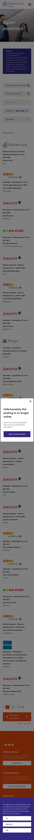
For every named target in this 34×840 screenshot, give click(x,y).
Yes (7, 830)
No (7, 818)
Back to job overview (17, 434)
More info (9, 824)
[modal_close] (30, 401)
